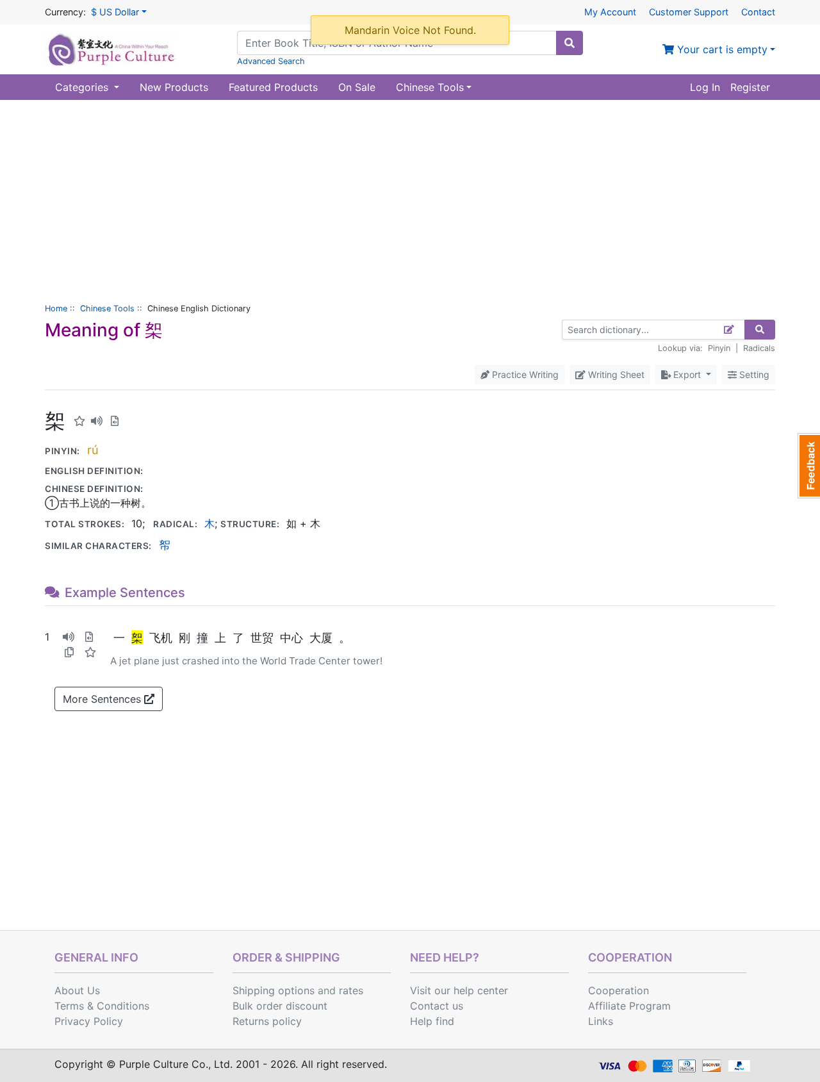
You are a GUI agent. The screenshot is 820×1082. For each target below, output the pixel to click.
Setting (753, 374)
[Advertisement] (410, 196)
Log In (705, 87)
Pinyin (719, 348)
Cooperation (618, 990)
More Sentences (103, 699)
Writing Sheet (615, 374)
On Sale (356, 87)
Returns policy (267, 1021)
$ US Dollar (115, 11)
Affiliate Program (629, 1005)
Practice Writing (524, 374)
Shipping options (274, 990)
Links (600, 1021)
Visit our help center (459, 990)
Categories (83, 87)
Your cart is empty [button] (720, 49)
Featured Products (273, 87)
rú (93, 450)
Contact (758, 11)
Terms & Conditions (101, 1005)
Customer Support (688, 11)
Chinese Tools (107, 308)
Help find (432, 1021)
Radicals (759, 348)
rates (351, 990)
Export (687, 374)
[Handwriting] (729, 330)
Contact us (436, 1005)
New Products (174, 87)
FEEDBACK (809, 465)
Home (56, 308)
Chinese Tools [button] (430, 87)
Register (750, 87)
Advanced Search (271, 61)
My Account (610, 11)
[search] (569, 43)
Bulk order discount (280, 1005)
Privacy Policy (88, 1021)
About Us (77, 990)
